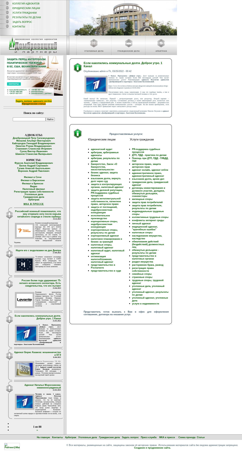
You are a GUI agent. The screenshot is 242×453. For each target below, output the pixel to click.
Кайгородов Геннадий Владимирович (33, 143)
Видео (33, 186)
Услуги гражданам (24, 12)
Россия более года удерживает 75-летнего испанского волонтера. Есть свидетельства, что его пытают (40, 283)
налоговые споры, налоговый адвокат (102, 246)
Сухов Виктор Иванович (34, 151)
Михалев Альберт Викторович (33, 140)
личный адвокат (141, 223)
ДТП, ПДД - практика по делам (149, 155)
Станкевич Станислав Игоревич (34, 148)
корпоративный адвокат (105, 235)
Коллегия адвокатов (26, 3)
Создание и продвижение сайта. (152, 447)
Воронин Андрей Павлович (33, 171)
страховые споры (142, 277)
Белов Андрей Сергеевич (33, 165)
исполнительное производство (100, 217)
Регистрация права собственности (34, 191)
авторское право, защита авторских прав (146, 165)
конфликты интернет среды (148, 220)
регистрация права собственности (143, 269)
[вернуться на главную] (33, 45)
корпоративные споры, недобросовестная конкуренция (104, 224)
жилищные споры (142, 199)
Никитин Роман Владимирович (34, 146)
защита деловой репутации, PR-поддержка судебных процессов (107, 193)
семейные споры (142, 274)
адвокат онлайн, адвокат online (150, 170)
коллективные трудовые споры (150, 217)
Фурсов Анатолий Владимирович (34, 163)
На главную (43, 437)
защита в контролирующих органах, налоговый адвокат (107, 185)
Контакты (18, 26)
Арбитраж (33, 199)
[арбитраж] (161, 45)
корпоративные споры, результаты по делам (104, 231)
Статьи (201, 437)
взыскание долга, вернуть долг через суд (106, 180)
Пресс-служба (148, 437)
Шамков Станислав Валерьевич (33, 154)
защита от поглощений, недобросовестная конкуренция (104, 210)
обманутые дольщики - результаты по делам (145, 251)
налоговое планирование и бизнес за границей (106, 240)
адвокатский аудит (101, 149)
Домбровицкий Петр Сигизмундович (34, 138)
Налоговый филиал (33, 189)
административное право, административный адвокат (148, 174)
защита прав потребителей (147, 202)
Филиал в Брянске (32, 183)
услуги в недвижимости (145, 303)
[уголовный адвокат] (94, 45)
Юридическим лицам (26, 8)
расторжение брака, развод (147, 265)
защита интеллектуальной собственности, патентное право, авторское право (106, 201)
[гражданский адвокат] (128, 45)
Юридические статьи (34, 103)
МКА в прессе (167, 437)
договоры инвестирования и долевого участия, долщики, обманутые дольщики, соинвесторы (148, 192)
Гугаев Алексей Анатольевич (33, 168)
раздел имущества (142, 261)
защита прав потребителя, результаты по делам (147, 207)
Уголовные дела (33, 194)
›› (37, 430)
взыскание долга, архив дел (148, 179)
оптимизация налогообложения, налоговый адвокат (102, 259)
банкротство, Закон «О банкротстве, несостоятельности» (104, 167)
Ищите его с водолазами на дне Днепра (38, 250)
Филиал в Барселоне (33, 180)
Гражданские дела (33, 197)
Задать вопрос (22, 22)
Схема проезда (186, 437)
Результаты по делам (26, 17)
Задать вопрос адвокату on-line (34, 101)
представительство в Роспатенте (103, 266)
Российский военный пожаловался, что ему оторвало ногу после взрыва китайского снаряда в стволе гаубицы (38, 214)
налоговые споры (142, 232)
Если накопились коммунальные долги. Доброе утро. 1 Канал (38, 317)
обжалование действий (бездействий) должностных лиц (148, 244)
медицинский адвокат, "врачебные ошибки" (145, 228)
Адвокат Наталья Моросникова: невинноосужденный (42, 386)
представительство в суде (106, 270)
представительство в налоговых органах (144, 257)
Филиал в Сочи (32, 177)
